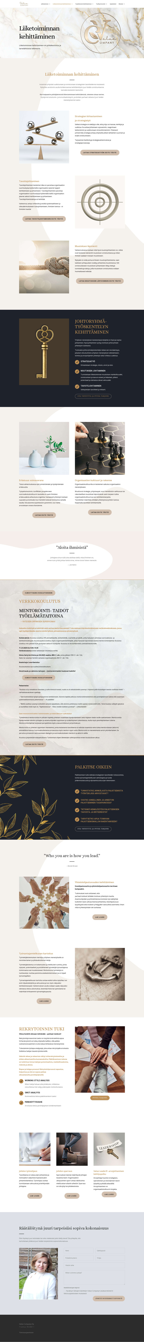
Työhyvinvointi (100, 4)
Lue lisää (99, 917)
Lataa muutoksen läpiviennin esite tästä (100, 281)
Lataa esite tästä (44, 515)
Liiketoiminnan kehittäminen (62, 4)
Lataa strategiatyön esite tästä (99, 152)
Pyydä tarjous (100, 1098)
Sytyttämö (113, 4)
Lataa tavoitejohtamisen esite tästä (44, 219)
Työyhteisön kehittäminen (83, 4)
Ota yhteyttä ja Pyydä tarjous (93, 396)
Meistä (121, 4)
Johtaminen (44, 4)
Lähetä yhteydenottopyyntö (108, 1298)
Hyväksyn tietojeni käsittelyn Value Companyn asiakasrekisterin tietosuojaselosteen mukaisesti (88, 1292)
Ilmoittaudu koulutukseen (38, 593)
